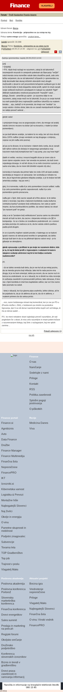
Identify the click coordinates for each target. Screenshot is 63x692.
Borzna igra (36, 583)
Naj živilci (6, 511)
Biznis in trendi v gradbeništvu (10, 664)
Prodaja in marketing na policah (13, 627)
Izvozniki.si (7, 483)
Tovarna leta (8, 547)
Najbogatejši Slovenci (13, 505)
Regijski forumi (9, 634)
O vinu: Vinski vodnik (41, 619)
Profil (11, 15)
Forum (4, 15)
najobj (4, 42)
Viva (32, 428)
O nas (32, 361)
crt (39, 49)
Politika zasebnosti (40, 394)
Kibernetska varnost (12, 489)
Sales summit (9, 620)
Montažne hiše (9, 500)
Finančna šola (9, 461)
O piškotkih (35, 409)
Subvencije (7, 542)
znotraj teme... (34, 37)
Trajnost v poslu (10, 564)
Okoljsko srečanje (11, 639)
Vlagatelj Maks (9, 569)
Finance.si (7, 423)
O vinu (5, 522)
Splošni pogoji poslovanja (37, 402)
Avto (3, 434)
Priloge (33, 378)
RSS (32, 389)
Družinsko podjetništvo (8, 647)
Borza (15, 28)
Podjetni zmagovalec (13, 536)
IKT (3, 478)
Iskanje (33, 15)
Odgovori (45, 52)
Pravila (27, 15)
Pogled (4, 20)
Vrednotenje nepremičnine (37, 591)
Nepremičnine (9, 467)
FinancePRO (8, 472)
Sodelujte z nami (39, 372)
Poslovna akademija (13, 583)
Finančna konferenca (13, 609)
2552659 (46, 49)
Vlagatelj (46, 6)
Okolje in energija (11, 517)
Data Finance (9, 439)
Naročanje (35, 367)
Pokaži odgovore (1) (53, 331)
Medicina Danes (38, 423)
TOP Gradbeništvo (12, 553)
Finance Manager (11, 450)
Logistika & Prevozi (12, 494)
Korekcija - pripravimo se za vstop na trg (31, 46)
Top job (5, 558)
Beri (11, 20)
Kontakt (33, 383)
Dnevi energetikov (11, 614)
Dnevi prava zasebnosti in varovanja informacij (12, 673)
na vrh (31, 335)
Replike (19, 20)
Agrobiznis (7, 428)
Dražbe (5, 445)
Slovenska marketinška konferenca (8, 600)
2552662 (7, 49)
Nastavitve (18, 15)
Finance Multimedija (13, 456)
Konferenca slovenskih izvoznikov (13, 655)
